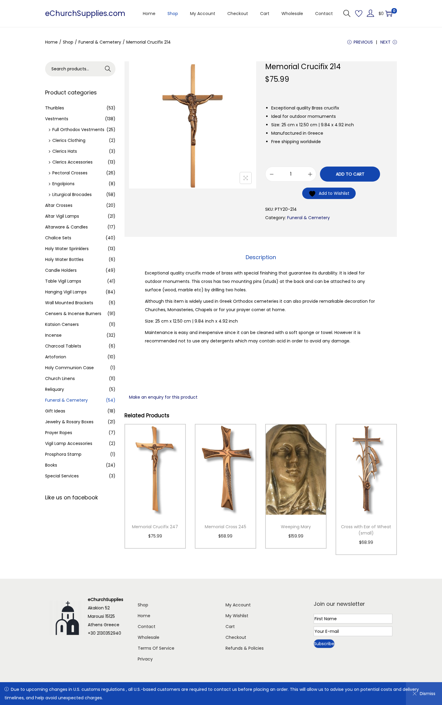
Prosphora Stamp (63, 454)
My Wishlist (237, 616)
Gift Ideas (55, 411)
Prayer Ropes (58, 433)
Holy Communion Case (69, 368)
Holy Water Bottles (64, 259)
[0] (388, 13)
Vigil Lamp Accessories (68, 443)
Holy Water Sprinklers (67, 249)
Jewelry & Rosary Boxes (69, 422)
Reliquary (54, 389)
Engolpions (63, 184)
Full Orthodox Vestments (78, 130)
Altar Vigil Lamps (62, 216)
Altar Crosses (58, 205)
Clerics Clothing (68, 140)
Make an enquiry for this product (163, 397)
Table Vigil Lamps (63, 281)
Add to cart (350, 174)
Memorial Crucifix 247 (155, 527)
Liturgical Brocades (72, 195)
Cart (230, 627)
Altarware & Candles (66, 227)
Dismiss (427, 694)
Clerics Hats (64, 151)
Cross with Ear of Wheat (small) (366, 530)
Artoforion (55, 357)
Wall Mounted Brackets (69, 303)
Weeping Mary (296, 527)
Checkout (236, 637)
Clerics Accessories (72, 162)
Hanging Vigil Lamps (66, 292)
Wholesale (148, 637)
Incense (53, 335)
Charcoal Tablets (63, 346)
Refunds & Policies (245, 648)
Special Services (62, 476)
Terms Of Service (156, 648)
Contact (146, 627)
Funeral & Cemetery (99, 42)
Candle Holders (61, 270)
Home (51, 42)
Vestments (56, 119)
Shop (68, 42)
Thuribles (54, 108)
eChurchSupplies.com (85, 13)
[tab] (261, 257)
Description (261, 257)
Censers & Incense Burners (73, 314)
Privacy (145, 659)
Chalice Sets (58, 238)
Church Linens (60, 378)
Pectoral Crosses (69, 173)
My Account (238, 605)
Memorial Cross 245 (225, 527)
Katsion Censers (62, 324)
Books (51, 465)
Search (108, 69)
